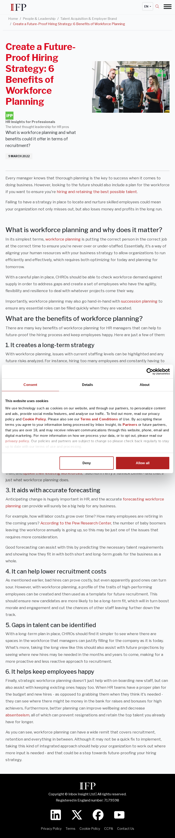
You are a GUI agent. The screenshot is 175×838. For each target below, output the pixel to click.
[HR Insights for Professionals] (9, 116)
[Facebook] (98, 814)
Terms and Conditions (99, 419)
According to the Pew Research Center (75, 523)
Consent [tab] (30, 385)
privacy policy (17, 441)
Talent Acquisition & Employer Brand (88, 19)
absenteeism (17, 715)
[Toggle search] (159, 6)
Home (13, 19)
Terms (70, 828)
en (146, 6)
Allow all (142, 463)
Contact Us (125, 828)
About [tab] (145, 385)
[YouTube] (119, 814)
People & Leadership (39, 19)
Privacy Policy (51, 828)
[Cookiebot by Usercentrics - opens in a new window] (150, 371)
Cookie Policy (34, 419)
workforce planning (63, 239)
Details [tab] (87, 385)
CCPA (108, 828)
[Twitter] (76, 814)
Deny (86, 463)
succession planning (139, 301)
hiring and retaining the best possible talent (97, 191)
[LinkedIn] (55, 814)
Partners (130, 425)
